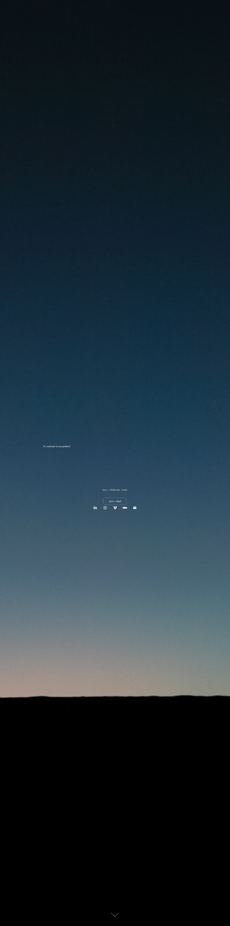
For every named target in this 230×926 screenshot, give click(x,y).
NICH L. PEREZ (115, 501)
